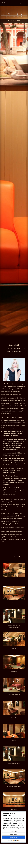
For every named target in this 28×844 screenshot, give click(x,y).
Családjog (14, 717)
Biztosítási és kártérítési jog (14, 786)
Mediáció (14, 648)
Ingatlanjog (14, 809)
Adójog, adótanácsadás (14, 763)
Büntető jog (14, 671)
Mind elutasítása (13, 834)
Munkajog (14, 740)
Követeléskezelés (14, 580)
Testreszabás (14, 831)
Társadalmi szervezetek (14, 694)
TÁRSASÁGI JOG (14, 21)
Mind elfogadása (13, 837)
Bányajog (14, 603)
